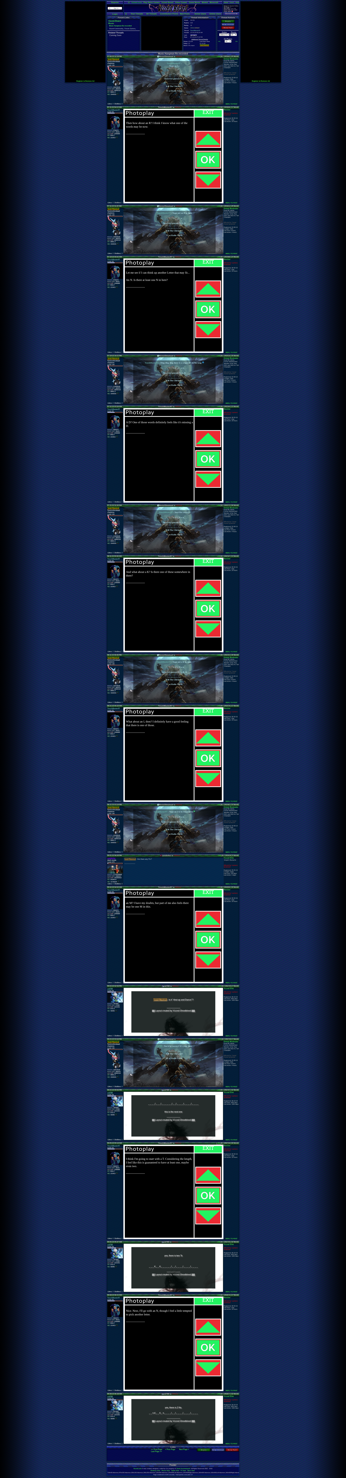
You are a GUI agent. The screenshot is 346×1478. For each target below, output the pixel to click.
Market (205, 2)
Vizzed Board (167, 2)
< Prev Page (170, 1449)
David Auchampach (183, 1468)
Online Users (215, 14)
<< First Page (156, 1449)
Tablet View (175, 1470)
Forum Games (129, 29)
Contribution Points (169, 14)
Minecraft (214, 2)
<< (219, 41)
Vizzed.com (136, 2)
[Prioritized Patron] (232, 11)
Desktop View (155, 1470)
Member (227, 110)
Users (231, 3)
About (226, 3)
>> (236, 41)
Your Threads (137, 14)
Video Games (181, 2)
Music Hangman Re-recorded (120, 26)
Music (111, 23)
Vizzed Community (116, 29)
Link (218, 56)
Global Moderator (231, 59)
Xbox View (191, 1470)
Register (115, 2)
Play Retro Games (151, 2)
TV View (183, 1470)
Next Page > (184, 1449)
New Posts (185, 14)
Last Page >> (156, 1451)
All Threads (151, 14)
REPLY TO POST (231, 104)
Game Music (194, 2)
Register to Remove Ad (85, 81)
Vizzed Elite (229, 858)
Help (237, 3)
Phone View (166, 1470)
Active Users (200, 14)
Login (115, 14)
